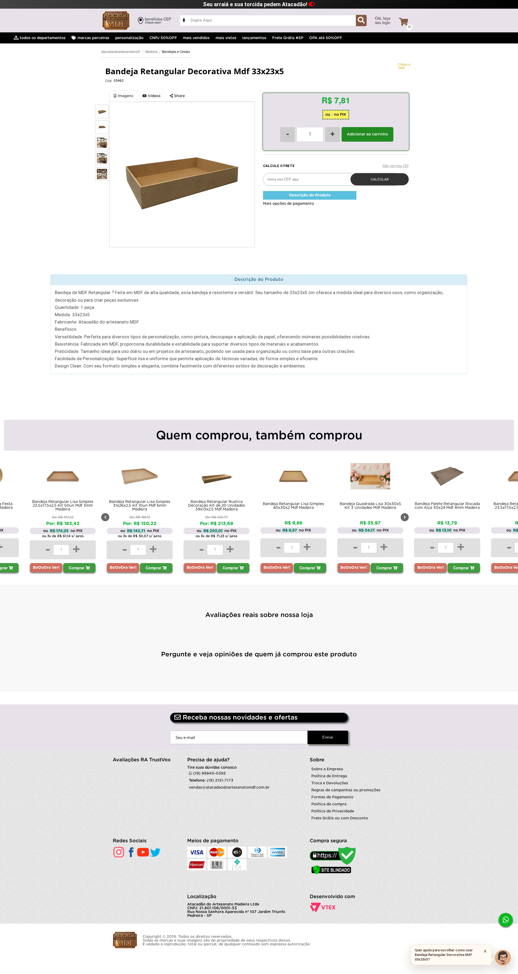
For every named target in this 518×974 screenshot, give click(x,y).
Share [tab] (179, 96)
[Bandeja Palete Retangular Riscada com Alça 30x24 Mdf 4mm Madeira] (447, 478)
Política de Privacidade (332, 811)
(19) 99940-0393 (209, 773)
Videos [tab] (154, 96)
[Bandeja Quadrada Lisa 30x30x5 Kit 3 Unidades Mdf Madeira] (370, 478)
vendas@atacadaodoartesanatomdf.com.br (229, 787)
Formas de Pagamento (332, 797)
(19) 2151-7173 (220, 780)
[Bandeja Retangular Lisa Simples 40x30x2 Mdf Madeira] (293, 478)
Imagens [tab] (125, 96)
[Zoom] (102, 111)
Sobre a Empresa (327, 769)
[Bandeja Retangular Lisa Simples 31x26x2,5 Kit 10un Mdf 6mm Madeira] (140, 478)
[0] (403, 22)
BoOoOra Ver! (46, 568)
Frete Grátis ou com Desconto (339, 818)
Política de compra (328, 804)
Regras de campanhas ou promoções (345, 790)
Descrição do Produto (309, 195)
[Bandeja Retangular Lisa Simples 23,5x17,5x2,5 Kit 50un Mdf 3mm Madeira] (63, 478)
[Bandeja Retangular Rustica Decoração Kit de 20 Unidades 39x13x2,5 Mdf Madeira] (216, 478)
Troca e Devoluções (329, 783)
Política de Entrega (329, 776)
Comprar (77, 567)
